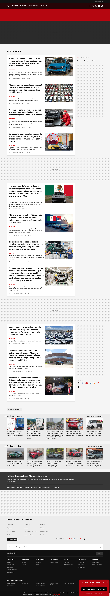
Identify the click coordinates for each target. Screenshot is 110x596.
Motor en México (29, 535)
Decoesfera (81, 564)
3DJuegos (23, 562)
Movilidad (43, 6)
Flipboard (98, 383)
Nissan (42, 528)
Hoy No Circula (55, 487)
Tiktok (102, 6)
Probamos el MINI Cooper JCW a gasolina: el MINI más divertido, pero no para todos (74, 463)
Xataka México (11, 583)
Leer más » (25, 76)
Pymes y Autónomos (97, 564)
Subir (98, 554)
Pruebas (23, 6)
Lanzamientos (33, 6)
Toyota (79, 60)
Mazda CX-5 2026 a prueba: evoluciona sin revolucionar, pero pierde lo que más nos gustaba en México (35, 464)
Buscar (99, 546)
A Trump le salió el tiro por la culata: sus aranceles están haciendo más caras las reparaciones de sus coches (25, 112)
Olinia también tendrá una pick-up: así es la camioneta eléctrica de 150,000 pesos (94, 433)
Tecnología (26, 487)
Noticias (15, 6)
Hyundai (9, 528)
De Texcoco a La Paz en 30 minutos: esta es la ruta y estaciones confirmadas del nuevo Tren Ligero (15, 434)
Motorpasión (67, 562)
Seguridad (19, 487)
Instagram (93, 6)
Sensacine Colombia (41, 585)
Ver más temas (12, 539)
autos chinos (34, 487)
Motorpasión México (69, 583)
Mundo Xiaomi (10, 572)
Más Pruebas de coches (95, 446)
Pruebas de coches (14, 446)
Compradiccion (81, 567)
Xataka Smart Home (12, 569)
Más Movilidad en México (94, 416)
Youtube (99, 6)
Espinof (37, 564)
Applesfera (10, 567)
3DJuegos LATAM (25, 583)
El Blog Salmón (95, 562)
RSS (94, 383)
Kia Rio (42, 535)
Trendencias (81, 562)
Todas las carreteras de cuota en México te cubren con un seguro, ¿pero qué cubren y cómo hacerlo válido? (34, 435)
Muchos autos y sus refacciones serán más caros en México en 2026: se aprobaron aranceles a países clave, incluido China (26, 88)
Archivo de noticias (15, 409)
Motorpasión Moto (68, 564)
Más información (57, 594)
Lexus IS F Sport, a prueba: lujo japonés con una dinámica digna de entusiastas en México (54, 464)
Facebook (90, 6)
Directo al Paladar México (54, 584)
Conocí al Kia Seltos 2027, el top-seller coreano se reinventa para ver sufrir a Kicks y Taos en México (94, 464)
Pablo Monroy (17, 78)
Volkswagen (86, 60)
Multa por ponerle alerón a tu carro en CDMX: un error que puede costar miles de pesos (74, 433)
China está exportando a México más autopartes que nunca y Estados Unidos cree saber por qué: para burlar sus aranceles (26, 219)
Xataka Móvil (10, 564)
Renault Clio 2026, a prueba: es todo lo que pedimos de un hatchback (15, 463)
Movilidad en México (14, 416)
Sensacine (38, 562)
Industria (12, 70)
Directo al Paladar (54, 562)
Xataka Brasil (10, 585)
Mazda (93, 60)
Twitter (96, 6)
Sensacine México (40, 583)
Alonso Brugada (18, 152)
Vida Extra (23, 564)
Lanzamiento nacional (44, 487)
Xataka (9, 562)
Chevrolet (43, 524)
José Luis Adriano (18, 235)
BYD (8, 535)
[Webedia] (99, 1)
